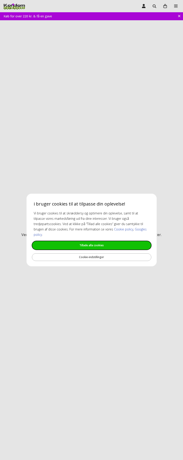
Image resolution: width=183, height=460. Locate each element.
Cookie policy (123, 229)
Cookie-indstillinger (91, 257)
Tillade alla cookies (91, 245)
